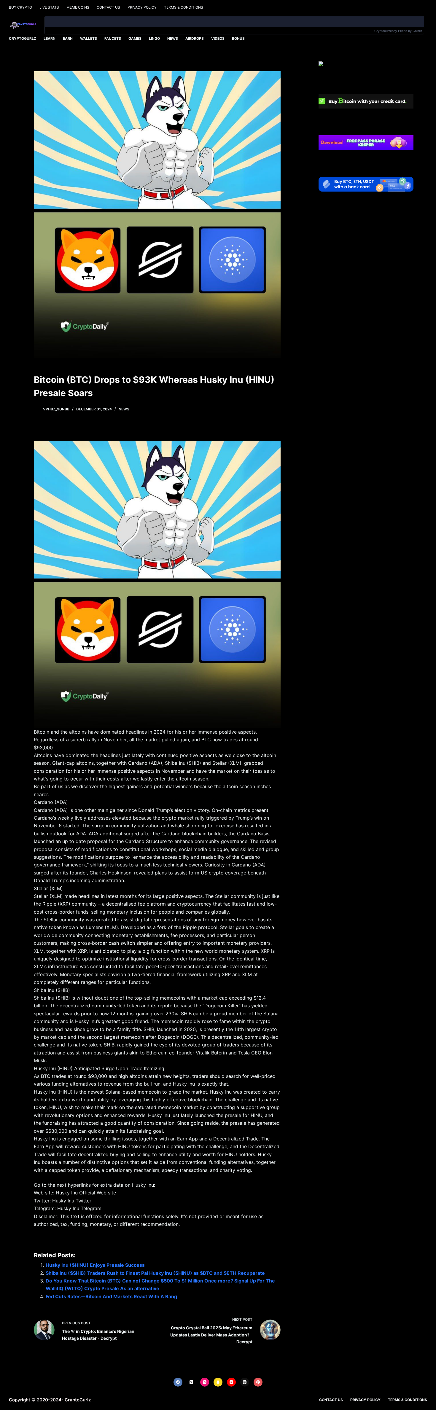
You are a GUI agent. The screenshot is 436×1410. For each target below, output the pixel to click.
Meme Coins (77, 7)
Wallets (88, 38)
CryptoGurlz (22, 38)
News (172, 38)
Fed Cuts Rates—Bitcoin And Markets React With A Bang (111, 1296)
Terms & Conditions (183, 7)
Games (134, 38)
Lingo (154, 38)
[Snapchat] (218, 1382)
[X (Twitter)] (191, 1382)
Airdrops (194, 38)
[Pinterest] (258, 1382)
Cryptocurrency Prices (390, 31)
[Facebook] (178, 1382)
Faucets (112, 38)
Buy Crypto (20, 7)
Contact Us (108, 7)
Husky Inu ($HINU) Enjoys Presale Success (95, 1265)
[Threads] (244, 1382)
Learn (49, 38)
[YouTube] (231, 1382)
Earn (68, 38)
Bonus (238, 38)
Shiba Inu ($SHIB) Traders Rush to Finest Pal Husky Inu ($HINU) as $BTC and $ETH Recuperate (155, 1273)
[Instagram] (204, 1382)
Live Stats (49, 7)
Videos (218, 38)
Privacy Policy (142, 7)
